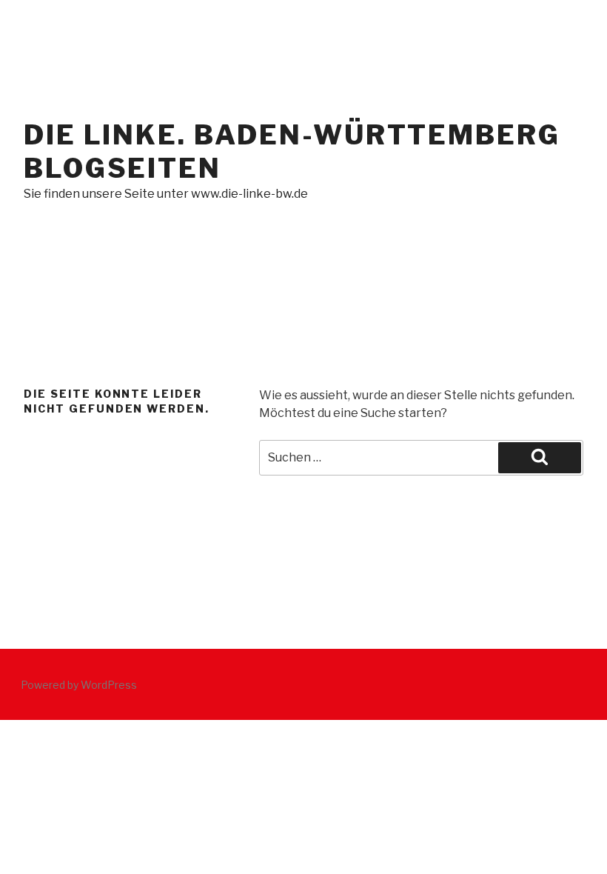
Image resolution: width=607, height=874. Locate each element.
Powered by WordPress (79, 684)
